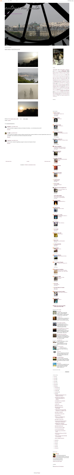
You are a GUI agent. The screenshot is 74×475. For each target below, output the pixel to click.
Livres (54, 83)
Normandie (66, 86)
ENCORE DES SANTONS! (61, 334)
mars (56, 446)
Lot (58, 83)
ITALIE (68, 81)
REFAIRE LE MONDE (59, 412)
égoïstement (63, 79)
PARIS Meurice (56, 88)
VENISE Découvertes (64, 95)
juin (55, 441)
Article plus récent (8, 161)
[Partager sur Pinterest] (27, 119)
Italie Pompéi (56, 82)
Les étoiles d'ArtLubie (57, 158)
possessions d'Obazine (56, 90)
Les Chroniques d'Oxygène (58, 262)
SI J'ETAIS (59, 351)
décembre (56, 387)
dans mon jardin (64, 78)
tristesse (54, 95)
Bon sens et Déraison (57, 255)
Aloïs (58, 453)
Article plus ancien (47, 161)
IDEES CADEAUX (62, 81)
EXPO (67, 79)
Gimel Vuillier (67, 80)
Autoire (56, 71)
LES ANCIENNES (60, 346)
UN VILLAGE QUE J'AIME (59, 427)
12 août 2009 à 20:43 (14, 126)
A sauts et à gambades (57, 146)
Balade (59, 71)
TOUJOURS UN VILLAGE (59, 413)
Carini (64, 73)
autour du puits (22, 8)
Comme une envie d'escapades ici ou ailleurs (60, 188)
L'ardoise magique (57, 200)
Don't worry (56, 288)
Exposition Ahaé (58, 80)
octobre (56, 390)
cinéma (66, 74)
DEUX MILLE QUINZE (61, 322)
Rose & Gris (56, 240)
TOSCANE (66, 94)
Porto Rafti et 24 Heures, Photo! (63, 140)
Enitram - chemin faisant (58, 132)
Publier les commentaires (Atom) (30, 164)
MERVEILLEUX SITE (59, 405)
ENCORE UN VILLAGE (59, 419)
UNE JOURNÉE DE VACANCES (63, 328)
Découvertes (54, 79)
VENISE (58, 95)
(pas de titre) (59, 311)
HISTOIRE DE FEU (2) (61, 201)
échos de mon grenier (57, 151)
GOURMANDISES (60, 357)
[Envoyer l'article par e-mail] (20, 118)
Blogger (38, 472)
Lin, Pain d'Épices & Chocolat (59, 287)
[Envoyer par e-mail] (23, 119)
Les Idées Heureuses (57, 165)
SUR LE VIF (62, 94)
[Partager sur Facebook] (26, 119)
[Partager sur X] (25, 119)
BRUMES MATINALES (59, 426)
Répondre (8, 129)
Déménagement (56, 180)
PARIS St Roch (61, 88)
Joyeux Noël (56, 229)
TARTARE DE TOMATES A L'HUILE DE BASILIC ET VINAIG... (60, 398)
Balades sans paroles (63, 72)
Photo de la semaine (65, 89)
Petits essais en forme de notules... (59, 291)
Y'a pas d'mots (56, 298)
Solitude (59, 152)
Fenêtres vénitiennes (61, 222)
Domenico (59, 79)
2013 (55, 379)
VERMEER (54, 96)
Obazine (58, 87)
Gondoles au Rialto (61, 208)
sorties (57, 94)
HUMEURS (56, 81)
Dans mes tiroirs (56, 78)
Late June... (59, 248)
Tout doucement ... (57, 284)
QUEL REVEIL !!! (58, 415)
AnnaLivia (9, 140)
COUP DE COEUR (58, 402)
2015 (55, 376)
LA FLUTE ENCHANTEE (59, 429)
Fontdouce (62, 80)
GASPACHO (57, 404)
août (56, 393)
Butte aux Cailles (59, 73)
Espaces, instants (57, 117)
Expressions (60, 118)
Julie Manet (61, 82)
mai (55, 443)
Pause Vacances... (60, 125)
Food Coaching (56, 183)
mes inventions (62, 84)
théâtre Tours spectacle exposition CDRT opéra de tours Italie (59, 306)
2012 (55, 381)
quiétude (9, 120)
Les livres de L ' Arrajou (58, 214)
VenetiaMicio (56, 221)
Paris (61, 87)
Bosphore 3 (59, 299)
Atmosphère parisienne (64, 69)
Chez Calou (56, 283)
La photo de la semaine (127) (62, 263)
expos (53, 80)
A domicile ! (60, 173)
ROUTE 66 (59, 363)
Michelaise (9, 126)
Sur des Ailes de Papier (58, 195)
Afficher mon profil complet (57, 461)
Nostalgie (54, 87)
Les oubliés (66, 82)
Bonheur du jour (57, 112)
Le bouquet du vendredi (57, 184)
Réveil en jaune (60, 233)
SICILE (54, 94)
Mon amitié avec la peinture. (59, 269)
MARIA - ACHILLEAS (58, 139)
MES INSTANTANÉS (58, 172)
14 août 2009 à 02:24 (14, 140)
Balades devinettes (55, 72)
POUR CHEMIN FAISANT (59, 438)
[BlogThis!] (24, 119)
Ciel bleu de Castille (57, 276)
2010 (55, 384)
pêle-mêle (58, 89)
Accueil (28, 161)
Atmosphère (55, 69)
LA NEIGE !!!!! (59, 340)
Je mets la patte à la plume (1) (62, 292)
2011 (55, 382)
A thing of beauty (57, 207)
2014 (55, 378)
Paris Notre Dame (66, 87)
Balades (64, 71)
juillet (56, 440)
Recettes (67, 90)
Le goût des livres (57, 179)
